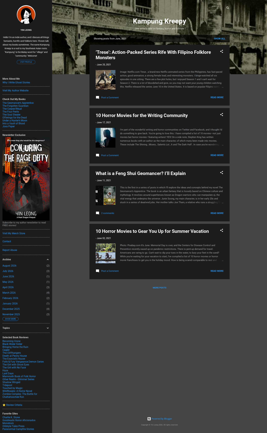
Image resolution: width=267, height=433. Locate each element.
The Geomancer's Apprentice (18, 102)
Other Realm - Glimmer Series (18, 379)
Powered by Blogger (161, 418)
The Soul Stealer (11, 114)
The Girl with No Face (14, 367)
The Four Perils (10, 111)
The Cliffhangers (11, 352)
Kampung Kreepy (159, 21)
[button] (221, 51)
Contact (6, 241)
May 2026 (7, 281)
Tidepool (7, 385)
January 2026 (10, 303)
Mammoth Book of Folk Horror (19, 376)
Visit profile (26, 62)
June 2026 (8, 276)
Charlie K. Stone (11, 417)
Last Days (7, 373)
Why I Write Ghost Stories (16, 82)
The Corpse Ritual (12, 108)
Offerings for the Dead (14, 117)
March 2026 (9, 292)
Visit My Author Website (15, 90)
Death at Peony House (14, 355)
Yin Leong (26, 30)
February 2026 (10, 298)
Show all (219, 38)
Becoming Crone (11, 341)
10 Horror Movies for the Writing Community (142, 115)
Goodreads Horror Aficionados (18, 420)
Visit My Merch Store (13, 233)
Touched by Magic (12, 388)
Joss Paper (8, 126)
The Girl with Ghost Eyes (15, 364)
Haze (5, 370)
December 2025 (11, 308)
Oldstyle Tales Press (13, 426)
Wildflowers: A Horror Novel (17, 391)
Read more (217, 97)
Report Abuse (9, 250)
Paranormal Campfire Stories (18, 429)
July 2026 (7, 271)
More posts (159, 287)
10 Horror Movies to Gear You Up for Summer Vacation (152, 231)
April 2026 (8, 287)
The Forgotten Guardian (15, 105)
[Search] (228, 8)
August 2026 (9, 265)
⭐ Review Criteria (12, 404)
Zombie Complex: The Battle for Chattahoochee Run (19, 395)
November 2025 (11, 314)
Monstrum (8, 423)
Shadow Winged (11, 382)
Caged (5, 349)
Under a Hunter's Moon (14, 120)
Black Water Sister (12, 344)
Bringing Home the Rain (15, 347)
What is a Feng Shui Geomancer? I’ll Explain (141, 173)
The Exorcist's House (13, 358)
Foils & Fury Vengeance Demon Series (23, 361)
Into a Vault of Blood (13, 123)
